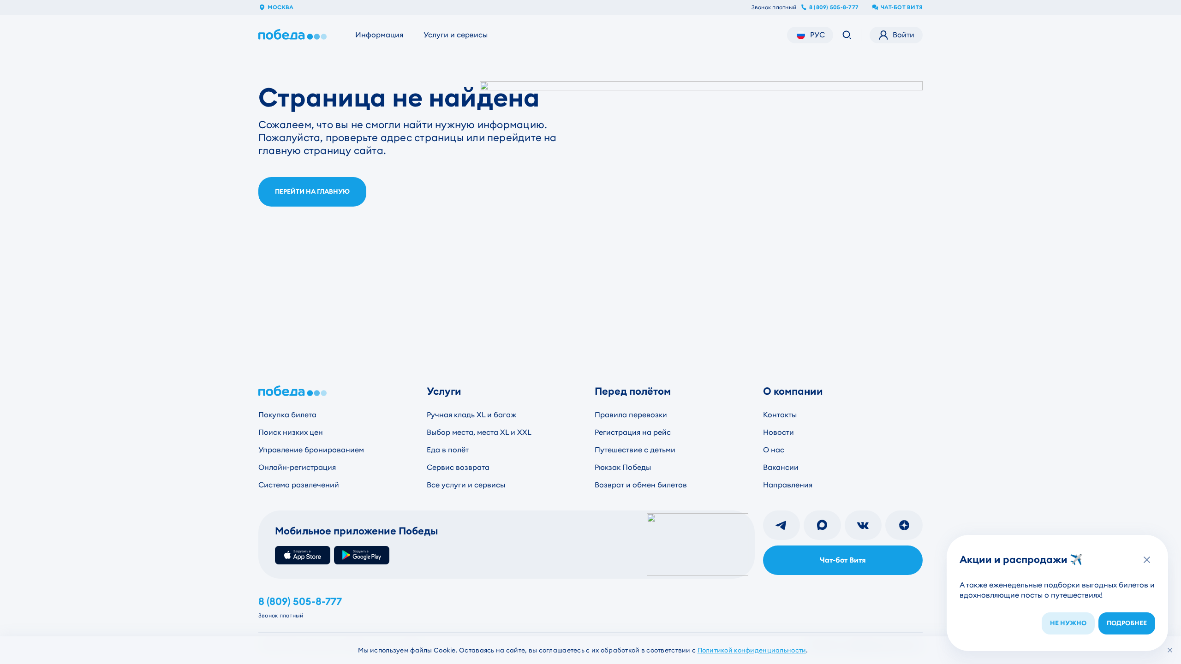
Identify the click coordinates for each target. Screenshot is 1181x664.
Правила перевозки (631, 415)
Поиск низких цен (290, 432)
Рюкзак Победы (623, 467)
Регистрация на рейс (633, 432)
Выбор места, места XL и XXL (479, 432)
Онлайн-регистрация (297, 467)
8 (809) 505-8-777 (834, 7)
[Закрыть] (1169, 650)
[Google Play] (361, 555)
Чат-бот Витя (902, 7)
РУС (817, 35)
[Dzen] (904, 525)
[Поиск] (847, 35)
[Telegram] (781, 525)
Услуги (444, 391)
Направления (787, 485)
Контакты (780, 415)
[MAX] (822, 525)
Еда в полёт (448, 450)
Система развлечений (298, 485)
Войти (903, 35)
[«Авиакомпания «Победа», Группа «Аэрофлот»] (294, 35)
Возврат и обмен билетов (641, 485)
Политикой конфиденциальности (752, 650)
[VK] (863, 525)
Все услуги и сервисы (466, 485)
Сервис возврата (458, 467)
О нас (773, 450)
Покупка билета (287, 415)
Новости (778, 432)
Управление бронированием (311, 450)
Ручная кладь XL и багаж (471, 415)
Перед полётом (633, 391)
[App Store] (302, 555)
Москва (280, 7)
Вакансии (781, 467)
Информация (379, 35)
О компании (793, 391)
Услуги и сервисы (455, 35)
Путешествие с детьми (635, 450)
